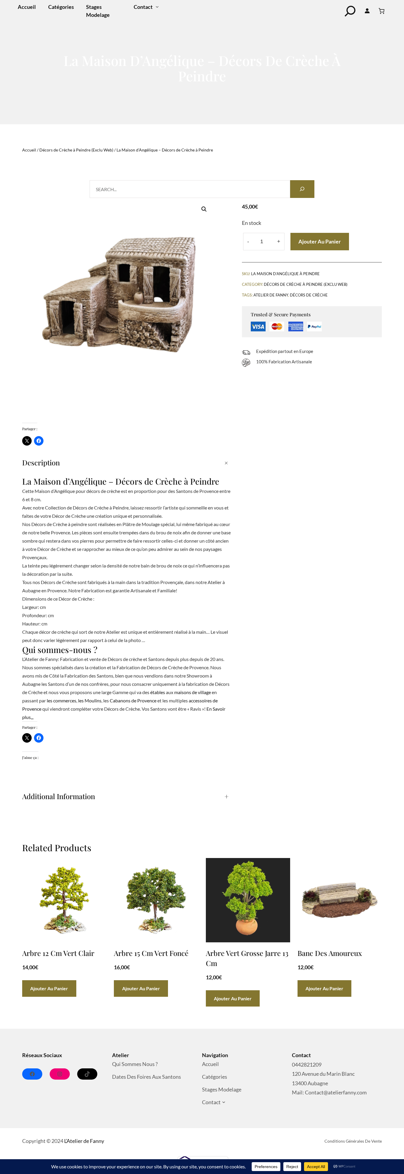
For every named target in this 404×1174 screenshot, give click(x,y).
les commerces (61, 700)
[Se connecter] (367, 11)
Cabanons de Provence (133, 700)
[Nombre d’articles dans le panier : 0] (381, 11)
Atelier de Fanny (270, 295)
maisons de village (192, 692)
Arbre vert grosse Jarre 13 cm (247, 958)
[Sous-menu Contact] (157, 7)
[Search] (302, 189)
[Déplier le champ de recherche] (350, 11)
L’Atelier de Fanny (84, 1141)
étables (157, 692)
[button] (204, 209)
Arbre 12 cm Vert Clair (58, 953)
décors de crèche (309, 295)
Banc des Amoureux (330, 953)
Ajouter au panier (319, 241)
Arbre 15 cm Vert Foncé (151, 953)
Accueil (29, 149)
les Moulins (89, 700)
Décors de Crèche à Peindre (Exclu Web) (76, 149)
